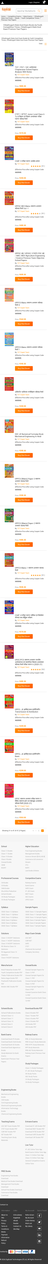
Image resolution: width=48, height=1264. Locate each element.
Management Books (32, 854)
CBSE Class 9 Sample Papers (35, 920)
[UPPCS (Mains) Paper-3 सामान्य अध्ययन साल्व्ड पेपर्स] (9, 471)
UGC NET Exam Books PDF (10, 1126)
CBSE (3, 865)
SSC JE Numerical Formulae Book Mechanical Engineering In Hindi (29, 435)
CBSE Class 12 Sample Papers (36, 912)
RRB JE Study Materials (33, 1039)
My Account (29, 1218)
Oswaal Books (6, 862)
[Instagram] (39, 1241)
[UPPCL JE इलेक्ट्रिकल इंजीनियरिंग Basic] (9, 746)
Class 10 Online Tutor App (34, 1158)
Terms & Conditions (5, 1227)
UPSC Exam (29, 900)
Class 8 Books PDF (32, 1013)
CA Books (4, 883)
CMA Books (5, 888)
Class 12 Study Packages (34, 1068)
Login (31, 2)
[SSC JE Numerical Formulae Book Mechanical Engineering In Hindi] (9, 426)
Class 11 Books (6, 854)
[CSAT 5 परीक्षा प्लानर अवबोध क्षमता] (9, 153)
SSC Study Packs (31, 1076)
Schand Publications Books (11, 1013)
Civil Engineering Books (9, 1103)
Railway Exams (30, 883)
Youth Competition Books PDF (11, 973)
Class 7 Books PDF (32, 1016)
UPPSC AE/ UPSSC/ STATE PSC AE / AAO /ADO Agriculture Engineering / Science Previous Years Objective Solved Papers (30, 256)
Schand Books (6, 894)
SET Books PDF (6, 1135)
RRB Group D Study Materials (35, 1042)
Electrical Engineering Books (11, 1105)
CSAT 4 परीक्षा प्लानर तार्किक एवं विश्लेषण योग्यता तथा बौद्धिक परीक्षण (29, 616)
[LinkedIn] (39, 1235)
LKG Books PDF (30, 1024)
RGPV (27, 868)
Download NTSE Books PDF (34, 1132)
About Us (4, 1215)
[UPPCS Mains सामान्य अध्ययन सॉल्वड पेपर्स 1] (9, 339)
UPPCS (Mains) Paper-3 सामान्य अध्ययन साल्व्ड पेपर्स (27, 480)
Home (3, 16)
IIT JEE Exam (29, 891)
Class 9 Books (6, 859)
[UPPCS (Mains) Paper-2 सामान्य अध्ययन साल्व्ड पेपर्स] (9, 515)
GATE (27, 944)
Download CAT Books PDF (34, 1137)
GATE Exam (29, 888)
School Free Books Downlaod (11, 1190)
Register (37, 2)
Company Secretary (32, 952)
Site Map (16, 1229)
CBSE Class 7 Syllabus (9, 926)
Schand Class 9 (6, 1024)
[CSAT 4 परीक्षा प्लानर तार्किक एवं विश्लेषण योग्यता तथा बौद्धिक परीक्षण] (9, 607)
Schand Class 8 (6, 1027)
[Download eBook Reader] (2, 2)
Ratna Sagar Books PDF (9, 978)
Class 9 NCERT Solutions (10, 958)
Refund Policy (3, 1241)
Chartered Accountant (33, 949)
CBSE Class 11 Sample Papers (36, 914)
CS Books (4, 885)
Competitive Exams (14, 16)
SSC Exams (29, 897)
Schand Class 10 (7, 1021)
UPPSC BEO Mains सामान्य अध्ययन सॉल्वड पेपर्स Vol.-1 (28, 207)
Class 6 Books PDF (32, 1018)
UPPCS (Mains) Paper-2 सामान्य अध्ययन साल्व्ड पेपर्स (27, 524)
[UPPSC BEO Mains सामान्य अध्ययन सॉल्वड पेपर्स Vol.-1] (9, 198)
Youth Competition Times (30, 18)
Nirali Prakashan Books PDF (11, 970)
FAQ (2, 1218)
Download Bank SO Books (10, 1045)
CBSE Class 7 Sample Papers (35, 926)
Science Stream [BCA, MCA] (35, 856)
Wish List (28, 1223)
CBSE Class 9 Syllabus (9, 920)
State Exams (27, 16)
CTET (27, 946)
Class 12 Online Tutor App (34, 1155)
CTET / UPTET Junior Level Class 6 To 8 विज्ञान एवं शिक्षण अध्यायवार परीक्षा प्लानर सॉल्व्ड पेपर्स (29, 116)
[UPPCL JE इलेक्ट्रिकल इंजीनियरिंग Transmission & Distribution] (9, 701)
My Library (28, 1226)
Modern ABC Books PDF (9, 987)
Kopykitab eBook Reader (16, 1220)
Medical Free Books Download (12, 1181)
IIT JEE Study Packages (33, 1071)
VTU (26, 865)
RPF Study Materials (32, 1047)
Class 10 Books (6, 856)
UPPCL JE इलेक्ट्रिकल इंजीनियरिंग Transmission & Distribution (27, 710)
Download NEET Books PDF (34, 1129)
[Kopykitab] (6, 9)
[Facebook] (39, 1216)
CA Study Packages (8, 897)
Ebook (17, 18)
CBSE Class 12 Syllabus (9, 912)
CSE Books (5, 1100)
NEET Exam (29, 894)
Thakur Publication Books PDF (11, 975)
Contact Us (4, 1205)
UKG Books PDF (30, 1027)
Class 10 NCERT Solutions (10, 944)
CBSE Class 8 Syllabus (9, 923)
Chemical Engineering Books (11, 1114)
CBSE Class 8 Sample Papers (35, 923)
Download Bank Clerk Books (11, 1042)
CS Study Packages (8, 900)
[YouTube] (39, 1229)
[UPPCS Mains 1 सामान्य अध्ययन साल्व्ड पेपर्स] (9, 560)
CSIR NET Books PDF (8, 1132)
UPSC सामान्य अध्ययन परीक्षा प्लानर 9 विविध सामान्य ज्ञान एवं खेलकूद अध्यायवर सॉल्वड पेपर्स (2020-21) (28, 801)
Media (3, 1232)
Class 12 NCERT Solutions (10, 938)
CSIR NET (28, 941)
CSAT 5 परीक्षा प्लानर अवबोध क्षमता (27, 161)
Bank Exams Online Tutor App (35, 1152)
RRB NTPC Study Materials (34, 1045)
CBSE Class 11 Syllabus (9, 914)
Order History (30, 1221)
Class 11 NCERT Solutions (10, 941)
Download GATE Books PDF (34, 1135)
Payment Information (5, 1236)
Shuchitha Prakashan (8, 891)
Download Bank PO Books (10, 1039)
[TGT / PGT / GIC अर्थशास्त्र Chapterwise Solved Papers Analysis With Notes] (9, 59)
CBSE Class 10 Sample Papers (36, 917)
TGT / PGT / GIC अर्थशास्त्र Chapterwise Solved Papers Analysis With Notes (26, 69)
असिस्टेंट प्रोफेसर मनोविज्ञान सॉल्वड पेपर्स (29, 392)
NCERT (3, 868)
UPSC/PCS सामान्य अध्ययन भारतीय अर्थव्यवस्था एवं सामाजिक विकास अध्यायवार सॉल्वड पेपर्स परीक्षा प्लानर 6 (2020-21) (29, 662)
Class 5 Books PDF (32, 1021)
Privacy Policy (3, 1222)
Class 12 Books (6, 851)
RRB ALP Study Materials (34, 1050)
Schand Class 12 (7, 1016)
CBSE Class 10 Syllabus (9, 917)
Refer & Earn (29, 1215)
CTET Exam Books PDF (9, 1129)
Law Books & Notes (32, 871)
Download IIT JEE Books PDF (35, 1126)
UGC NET (28, 938)
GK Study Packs (30, 1074)
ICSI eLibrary (17, 1215)
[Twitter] (39, 1222)
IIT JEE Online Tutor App (33, 1149)
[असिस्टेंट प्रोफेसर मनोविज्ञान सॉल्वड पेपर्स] (9, 384)
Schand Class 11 (7, 1018)
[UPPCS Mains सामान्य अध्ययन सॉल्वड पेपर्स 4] (9, 294)
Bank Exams (29, 885)
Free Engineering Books (33, 851)
